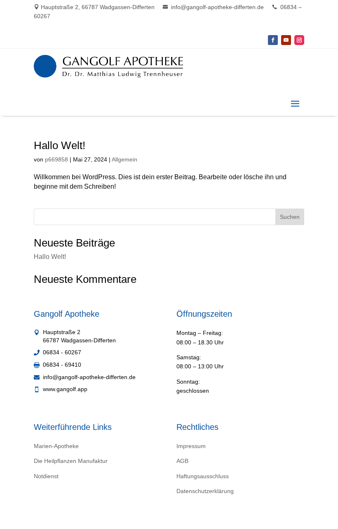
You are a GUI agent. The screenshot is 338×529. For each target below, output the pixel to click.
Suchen (290, 216)
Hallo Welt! (59, 145)
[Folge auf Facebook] (273, 40)
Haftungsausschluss (202, 476)
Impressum (191, 446)
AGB (182, 461)
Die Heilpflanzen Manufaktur (71, 461)
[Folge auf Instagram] (299, 40)
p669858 (56, 159)
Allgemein (124, 159)
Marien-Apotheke (56, 446)
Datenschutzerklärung (205, 491)
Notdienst (46, 476)
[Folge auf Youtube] (286, 40)
